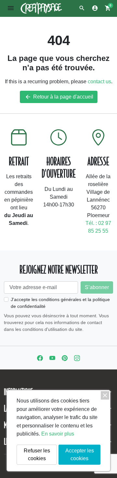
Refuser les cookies (37, 454)
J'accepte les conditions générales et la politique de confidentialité (60, 303)
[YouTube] (52, 357)
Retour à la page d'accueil (59, 97)
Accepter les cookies (79, 454)
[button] (82, 8)
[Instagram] (77, 357)
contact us (99, 81)
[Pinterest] (64, 357)
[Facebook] (40, 357)
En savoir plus (57, 434)
